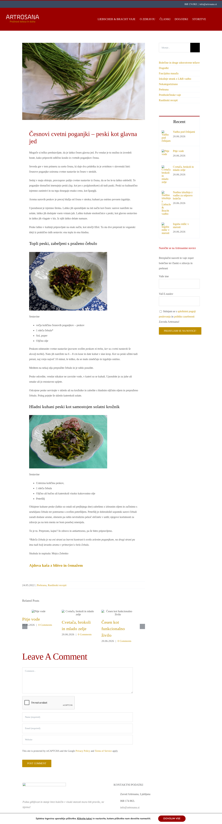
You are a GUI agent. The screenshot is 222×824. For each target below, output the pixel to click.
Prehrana (41, 585)
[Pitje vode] (166, 152)
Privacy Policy (83, 751)
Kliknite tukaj (84, 818)
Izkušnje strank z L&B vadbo (175, 78)
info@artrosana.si (208, 4)
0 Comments (45, 625)
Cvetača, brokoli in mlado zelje (78, 613)
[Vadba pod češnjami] (166, 132)
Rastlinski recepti (57, 585)
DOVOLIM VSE (171, 818)
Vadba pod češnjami (184, 131)
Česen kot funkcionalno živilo (118, 613)
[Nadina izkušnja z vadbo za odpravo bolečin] (166, 193)
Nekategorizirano (168, 84)
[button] (211, 19)
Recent (179, 121)
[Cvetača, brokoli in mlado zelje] (166, 167)
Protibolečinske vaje (170, 94)
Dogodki (164, 68)
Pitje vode (38, 611)
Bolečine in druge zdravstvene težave (179, 62)
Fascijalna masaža (168, 73)
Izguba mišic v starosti (181, 226)
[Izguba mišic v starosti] (166, 225)
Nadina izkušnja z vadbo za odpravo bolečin (183, 195)
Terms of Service (103, 751)
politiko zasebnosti (184, 316)
